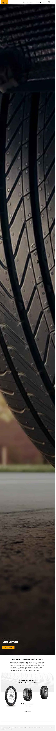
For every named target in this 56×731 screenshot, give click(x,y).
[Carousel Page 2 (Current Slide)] (26, 711)
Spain (44, 2)
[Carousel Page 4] (30, 711)
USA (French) (9, 729)
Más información (8, 647)
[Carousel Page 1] (25, 711)
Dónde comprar (39, 2)
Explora (10, 707)
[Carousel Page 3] (28, 711)
